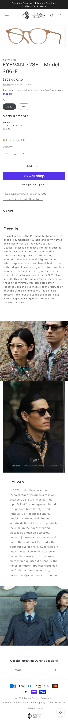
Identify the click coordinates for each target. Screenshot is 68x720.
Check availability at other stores (23, 199)
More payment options (34, 184)
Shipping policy (36, 708)
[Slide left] (26, 53)
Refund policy (21, 702)
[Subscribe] (55, 670)
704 (24, 106)
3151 (9, 106)
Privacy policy (38, 702)
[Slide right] (42, 53)
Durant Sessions (32, 698)
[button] (7, 15)
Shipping (7, 84)
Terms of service (56, 702)
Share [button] (9, 210)
